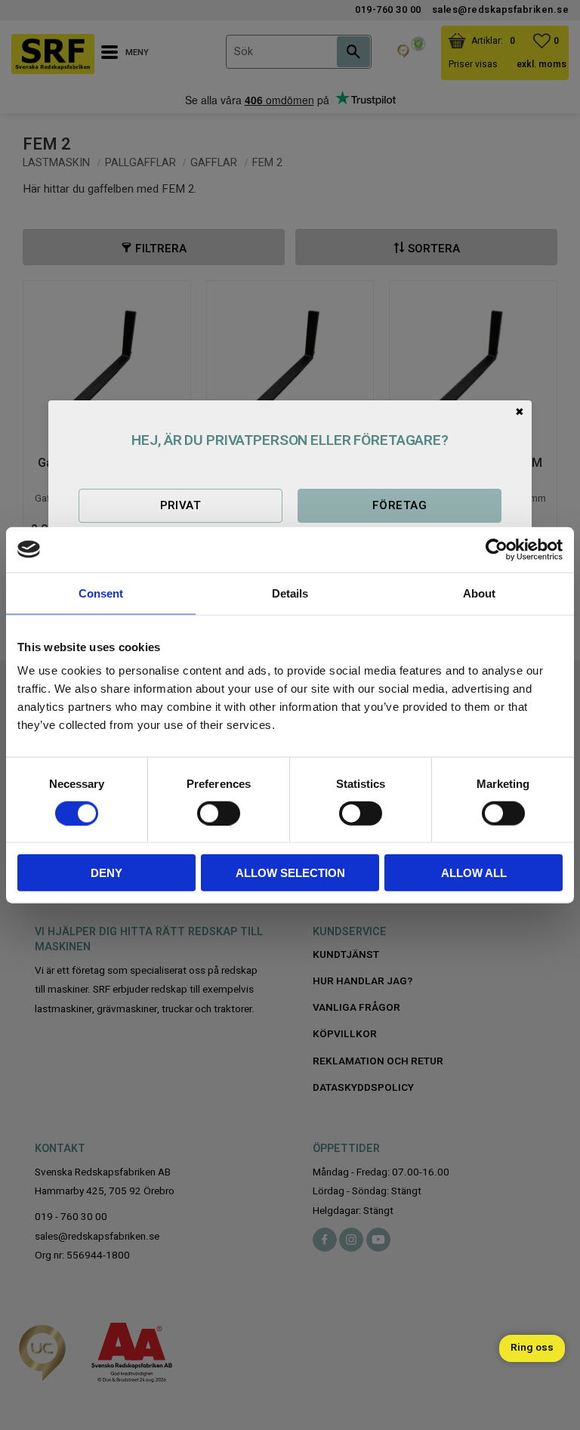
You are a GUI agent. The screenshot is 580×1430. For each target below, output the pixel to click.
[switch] (218, 813)
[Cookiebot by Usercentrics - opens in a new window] (496, 549)
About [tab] (479, 592)
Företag (399, 505)
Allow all (474, 872)
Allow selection (290, 872)
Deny (106, 872)
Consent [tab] (101, 592)
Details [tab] (290, 592)
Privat (181, 505)
